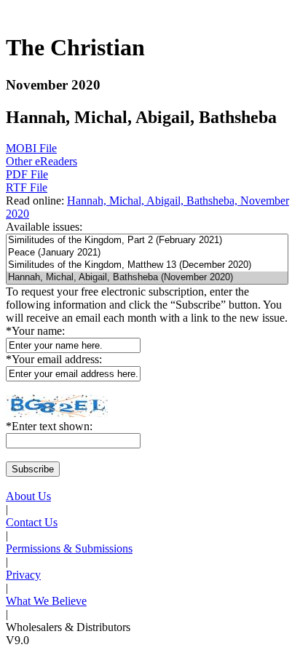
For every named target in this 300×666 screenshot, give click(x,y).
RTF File (26, 187)
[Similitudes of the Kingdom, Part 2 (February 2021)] (147, 240)
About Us (28, 496)
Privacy (23, 574)
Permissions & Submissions (69, 548)
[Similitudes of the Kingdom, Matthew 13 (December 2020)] (147, 265)
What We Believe (46, 601)
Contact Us (32, 522)
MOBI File (31, 148)
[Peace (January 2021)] (147, 253)
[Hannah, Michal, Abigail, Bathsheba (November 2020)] (147, 277)
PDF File (27, 174)
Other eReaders (41, 161)
